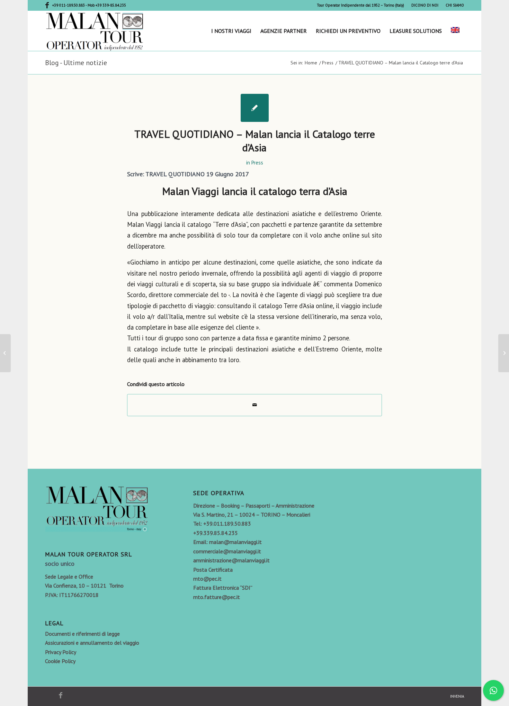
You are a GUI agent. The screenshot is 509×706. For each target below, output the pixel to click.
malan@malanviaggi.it (235, 541)
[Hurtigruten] (503, 353)
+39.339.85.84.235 (215, 532)
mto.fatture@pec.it (216, 596)
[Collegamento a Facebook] (47, 5)
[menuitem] (360, 5)
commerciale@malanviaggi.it (227, 551)
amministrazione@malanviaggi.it (231, 560)
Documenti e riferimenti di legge (82, 633)
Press (257, 162)
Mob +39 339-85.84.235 (107, 5)
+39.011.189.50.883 (227, 523)
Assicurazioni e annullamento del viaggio (92, 642)
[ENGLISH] (455, 31)
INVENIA (457, 696)
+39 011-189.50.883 (69, 5)
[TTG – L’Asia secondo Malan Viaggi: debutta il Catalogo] (5, 353)
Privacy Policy (60, 652)
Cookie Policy (60, 661)
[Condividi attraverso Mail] (254, 404)
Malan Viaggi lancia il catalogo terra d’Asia (254, 191)
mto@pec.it (207, 578)
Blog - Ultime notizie (76, 62)
